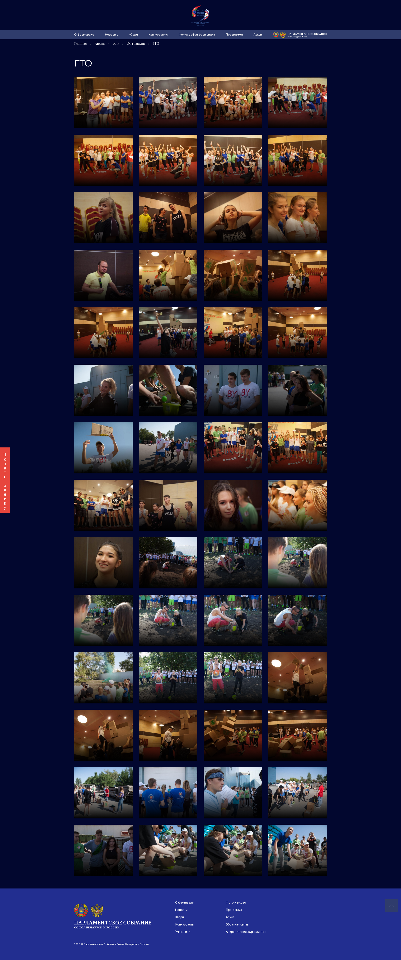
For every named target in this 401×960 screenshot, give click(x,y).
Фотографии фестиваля (197, 34)
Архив (258, 34)
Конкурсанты (158, 34)
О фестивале (84, 34)
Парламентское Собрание (112, 924)
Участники (182, 932)
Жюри (133, 34)
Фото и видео (236, 902)
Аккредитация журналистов (246, 932)
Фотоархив (136, 43)
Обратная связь (237, 924)
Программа (234, 34)
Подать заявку (5, 480)
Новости (111, 34)
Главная (80, 43)
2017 (116, 43)
